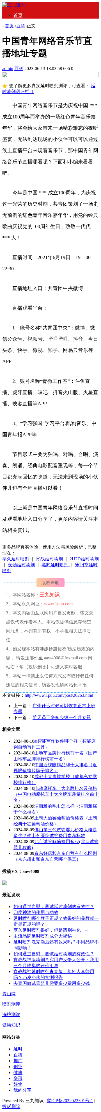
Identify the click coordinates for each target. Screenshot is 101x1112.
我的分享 (22, 1090)
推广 (17, 1060)
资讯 (17, 1078)
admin (7, 68)
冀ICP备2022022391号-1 (70, 1100)
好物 (17, 1084)
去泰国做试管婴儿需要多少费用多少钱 (51, 983)
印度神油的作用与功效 (35, 912)
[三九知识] (13, 5)
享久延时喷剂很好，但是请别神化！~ (50, 930)
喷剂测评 (11, 1004)
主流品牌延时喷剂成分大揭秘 (42, 936)
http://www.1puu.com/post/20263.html (59, 695)
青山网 (9, 993)
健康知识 (11, 1025)
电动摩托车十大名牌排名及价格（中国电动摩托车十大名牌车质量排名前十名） (56, 794)
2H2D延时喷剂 (84, 558)
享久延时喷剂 (15, 558)
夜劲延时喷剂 (21, 564)
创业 (17, 1066)
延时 (17, 1048)
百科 (20, 25)
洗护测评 (11, 1014)
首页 (17, 15)
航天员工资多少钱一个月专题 (62, 717)
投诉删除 (11, 1106)
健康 (17, 1072)
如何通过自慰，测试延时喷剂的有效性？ (53, 906)
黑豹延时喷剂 (56, 564)
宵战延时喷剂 (49, 558)
